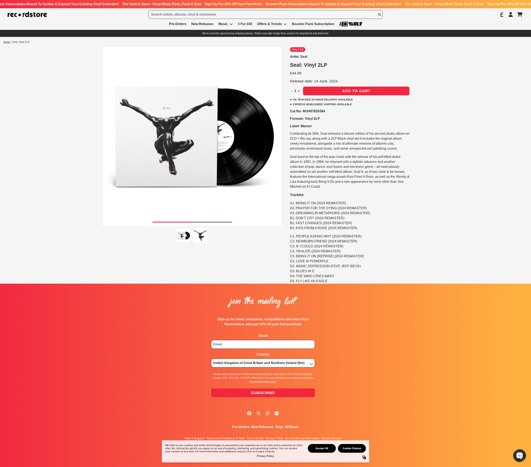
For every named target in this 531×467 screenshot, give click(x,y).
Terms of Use (255, 438)
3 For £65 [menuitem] (245, 24)
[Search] (379, 14)
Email (263, 336)
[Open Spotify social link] (276, 413)
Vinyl (279, 427)
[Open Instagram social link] (267, 413)
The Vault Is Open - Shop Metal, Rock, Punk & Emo (161, 4)
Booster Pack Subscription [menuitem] (313, 24)
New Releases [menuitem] (202, 24)
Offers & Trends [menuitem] (269, 24)
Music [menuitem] (223, 24)
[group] (184, 235)
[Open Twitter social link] (258, 413)
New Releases (262, 427)
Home (6, 42)
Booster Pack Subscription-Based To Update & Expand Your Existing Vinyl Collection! (333, 4)
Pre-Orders (241, 427)
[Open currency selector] (501, 14)
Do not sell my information (302, 438)
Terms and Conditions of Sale (225, 438)
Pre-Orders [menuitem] (177, 24)
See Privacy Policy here (262, 381)
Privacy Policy (275, 438)
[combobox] (265, 14)
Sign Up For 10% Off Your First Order (233, 4)
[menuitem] (350, 24)
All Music (292, 427)
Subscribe (263, 393)
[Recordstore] (27, 14)
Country (263, 354)
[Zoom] (192, 136)
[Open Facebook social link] (249, 413)
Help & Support (195, 438)
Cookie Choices (331, 438)
